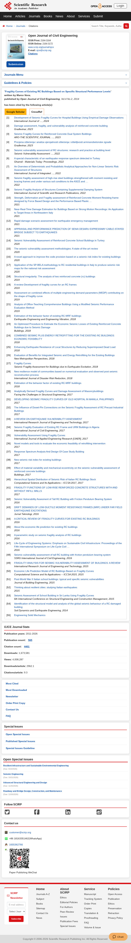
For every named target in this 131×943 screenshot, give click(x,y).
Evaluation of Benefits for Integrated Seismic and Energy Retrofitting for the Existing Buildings (64, 355)
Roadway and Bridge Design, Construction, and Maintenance (32, 791)
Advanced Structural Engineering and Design (25, 782)
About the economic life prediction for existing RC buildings (45, 527)
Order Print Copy (15, 703)
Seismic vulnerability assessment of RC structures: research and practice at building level (62, 150)
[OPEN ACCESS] (101, 5)
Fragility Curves (22, 363)
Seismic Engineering (13, 774)
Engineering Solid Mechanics (29, 615)
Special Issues (68, 926)
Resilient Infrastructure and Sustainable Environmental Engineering (36, 765)
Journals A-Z (43, 894)
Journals (34, 16)
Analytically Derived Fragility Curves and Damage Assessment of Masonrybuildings (58, 391)
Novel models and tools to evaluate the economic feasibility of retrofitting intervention (59, 443)
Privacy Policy (115, 918)
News (59, 16)
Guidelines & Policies (18, 82)
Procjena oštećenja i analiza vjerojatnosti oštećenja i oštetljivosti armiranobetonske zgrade (62, 142)
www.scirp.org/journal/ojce (41, 47)
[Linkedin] (67, 811)
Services (84, 16)
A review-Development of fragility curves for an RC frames (45, 284)
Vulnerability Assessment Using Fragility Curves (39, 435)
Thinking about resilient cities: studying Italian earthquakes (45, 587)
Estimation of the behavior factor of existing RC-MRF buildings (47, 315)
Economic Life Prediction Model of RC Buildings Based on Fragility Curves (54, 571)
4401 (27, 646)
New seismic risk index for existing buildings (37, 459)
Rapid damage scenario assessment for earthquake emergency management (56, 220)
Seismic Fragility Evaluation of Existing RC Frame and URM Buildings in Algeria (56, 427)
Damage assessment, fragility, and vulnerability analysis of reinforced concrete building (61, 125)
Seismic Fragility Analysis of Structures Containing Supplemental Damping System (58, 189)
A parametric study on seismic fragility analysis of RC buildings (47, 535)
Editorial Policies (69, 902)
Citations (33, 53)
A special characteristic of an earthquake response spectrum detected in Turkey (57, 158)
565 (30, 640)
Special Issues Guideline (20, 748)
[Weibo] (99, 811)
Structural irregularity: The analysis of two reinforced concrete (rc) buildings (54, 276)
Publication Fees (69, 921)
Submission (15, 64)
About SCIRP (64, 890)
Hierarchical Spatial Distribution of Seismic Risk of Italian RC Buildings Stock (55, 479)
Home (8, 16)
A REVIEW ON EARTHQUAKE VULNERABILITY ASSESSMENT (48, 419)
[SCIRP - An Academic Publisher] (25, 5)
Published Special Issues (20, 741)
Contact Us (12, 709)
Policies (114, 889)
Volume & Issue (92, 927)
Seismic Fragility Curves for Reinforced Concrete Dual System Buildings (52, 134)
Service (89, 889)
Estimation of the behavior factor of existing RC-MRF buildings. (48, 383)
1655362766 (16, 844)
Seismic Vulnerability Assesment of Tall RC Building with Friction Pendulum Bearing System (63, 499)
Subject (40, 899)
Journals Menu (13, 74)
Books (48, 16)
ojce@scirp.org (43, 50)
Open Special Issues (18, 734)
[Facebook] (36, 811)
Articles (20, 16)
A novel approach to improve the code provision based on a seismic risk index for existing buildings (67, 256)
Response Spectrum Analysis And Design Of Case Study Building (49, 451)
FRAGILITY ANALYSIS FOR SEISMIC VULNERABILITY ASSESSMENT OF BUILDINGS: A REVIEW (67, 563)
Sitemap (40, 908)
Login (120, 5)
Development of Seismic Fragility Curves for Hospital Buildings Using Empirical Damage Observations (68, 117)
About (71, 16)
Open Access (115, 894)
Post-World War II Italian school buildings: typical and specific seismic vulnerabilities (59, 579)
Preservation (115, 908)
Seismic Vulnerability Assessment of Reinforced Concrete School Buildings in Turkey (59, 240)
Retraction (113, 913)
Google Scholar (15, 111)
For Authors (66, 907)
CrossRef (36, 111)
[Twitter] (7, 811)
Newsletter (12, 696)
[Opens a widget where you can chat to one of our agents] (118, 937)
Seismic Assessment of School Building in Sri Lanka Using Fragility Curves (54, 595)
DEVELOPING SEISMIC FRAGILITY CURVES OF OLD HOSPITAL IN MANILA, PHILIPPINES (64, 399)
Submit (98, 16)
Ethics (63, 897)
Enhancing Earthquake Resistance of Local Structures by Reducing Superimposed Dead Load (64, 347)
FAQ (8, 716)
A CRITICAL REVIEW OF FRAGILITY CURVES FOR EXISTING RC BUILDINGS (57, 518)
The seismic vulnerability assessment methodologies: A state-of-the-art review (56, 248)
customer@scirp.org (20, 832)
